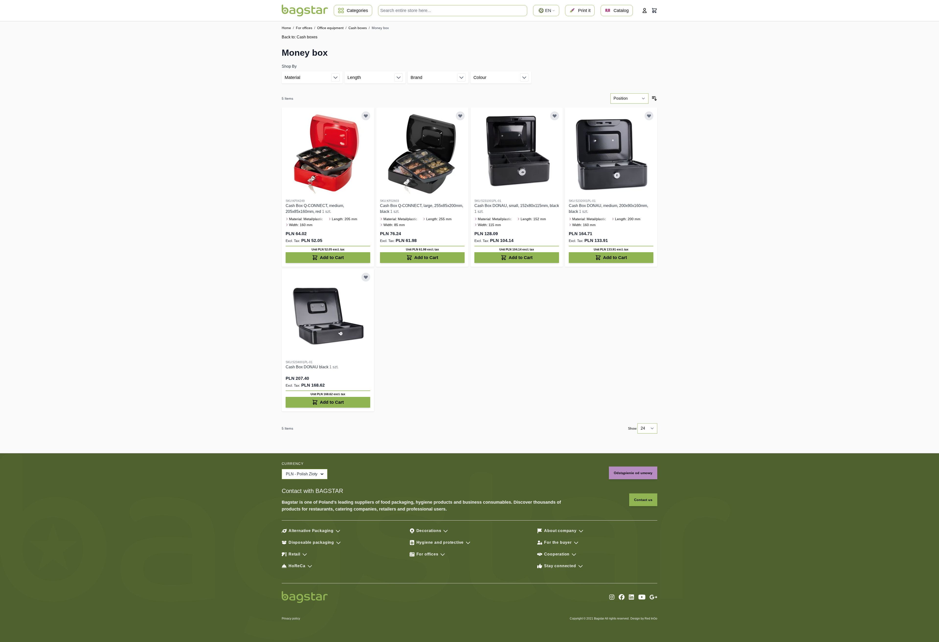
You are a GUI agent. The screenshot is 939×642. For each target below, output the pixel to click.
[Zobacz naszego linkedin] (631, 597)
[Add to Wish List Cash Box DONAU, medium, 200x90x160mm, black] (649, 115)
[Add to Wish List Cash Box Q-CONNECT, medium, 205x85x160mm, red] (365, 115)
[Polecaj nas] (653, 597)
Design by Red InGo (643, 618)
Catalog (621, 10)
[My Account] (645, 10)
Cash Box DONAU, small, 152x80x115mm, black (516, 206)
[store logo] (305, 10)
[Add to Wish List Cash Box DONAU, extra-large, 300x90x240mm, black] (365, 277)
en (548, 10)
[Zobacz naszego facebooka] (622, 597)
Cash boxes (357, 28)
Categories (357, 10)
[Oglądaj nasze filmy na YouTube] (642, 597)
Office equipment (330, 28)
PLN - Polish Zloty (301, 474)
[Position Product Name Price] (629, 98)
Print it (584, 10)
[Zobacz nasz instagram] (612, 597)
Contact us (643, 500)
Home (286, 28)
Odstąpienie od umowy (633, 473)
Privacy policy (291, 618)
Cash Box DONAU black (307, 367)
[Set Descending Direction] (654, 98)
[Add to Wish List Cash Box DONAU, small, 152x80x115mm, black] (554, 115)
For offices (304, 28)
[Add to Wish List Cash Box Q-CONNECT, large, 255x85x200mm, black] (460, 115)
